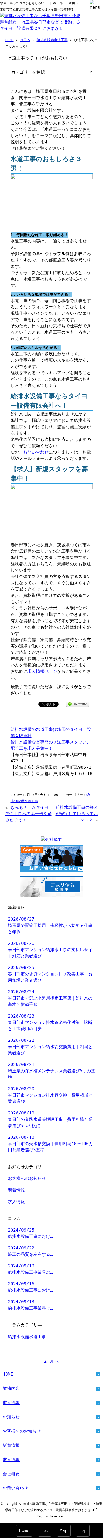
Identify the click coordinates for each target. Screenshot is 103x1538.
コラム (25, 40)
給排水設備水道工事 (52, 40)
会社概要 (11, 1473)
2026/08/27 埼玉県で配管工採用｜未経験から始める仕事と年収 (50, 925)
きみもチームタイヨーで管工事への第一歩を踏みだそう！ (29, 813)
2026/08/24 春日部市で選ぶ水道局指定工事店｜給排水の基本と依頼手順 (50, 998)
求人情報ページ (42, 671)
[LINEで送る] (77, 703)
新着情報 (16, 1190)
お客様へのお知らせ (27, 1178)
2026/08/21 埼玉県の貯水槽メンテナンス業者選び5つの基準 (51, 1071)
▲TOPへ (51, 1361)
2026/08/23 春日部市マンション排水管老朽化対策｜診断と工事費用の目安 (50, 1022)
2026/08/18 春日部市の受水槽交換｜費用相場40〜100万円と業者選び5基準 (50, 1143)
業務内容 (11, 1388)
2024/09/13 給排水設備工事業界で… (30, 1305)
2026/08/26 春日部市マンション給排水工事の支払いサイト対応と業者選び (50, 949)
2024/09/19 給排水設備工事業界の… (30, 1269)
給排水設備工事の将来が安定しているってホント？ (77, 813)
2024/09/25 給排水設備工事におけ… (30, 1233)
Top (83, 1530)
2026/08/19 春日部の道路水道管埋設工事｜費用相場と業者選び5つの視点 (50, 1119)
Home (24, 1530)
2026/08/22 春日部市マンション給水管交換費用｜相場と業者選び (50, 1046)
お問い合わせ (36, 452)
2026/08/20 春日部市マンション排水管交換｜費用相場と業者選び (50, 1095)
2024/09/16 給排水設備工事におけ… (30, 1287)
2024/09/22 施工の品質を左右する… (30, 1251)
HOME (9, 40)
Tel (45, 1530)
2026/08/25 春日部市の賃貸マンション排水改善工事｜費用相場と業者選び (50, 974)
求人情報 (16, 1201)
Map (64, 1530)
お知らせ (11, 1416)
